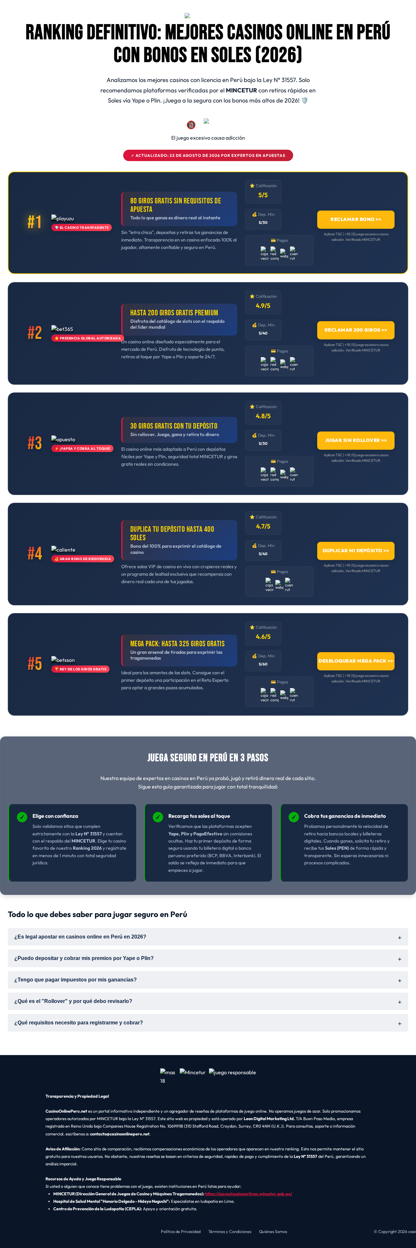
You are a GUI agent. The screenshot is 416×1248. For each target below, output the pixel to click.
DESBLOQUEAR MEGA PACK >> (355, 661)
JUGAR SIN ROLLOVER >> (356, 440)
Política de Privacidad (181, 1231)
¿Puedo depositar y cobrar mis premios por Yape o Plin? (84, 958)
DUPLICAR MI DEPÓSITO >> (356, 551)
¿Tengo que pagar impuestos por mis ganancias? (75, 979)
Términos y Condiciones (229, 1231)
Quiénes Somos (273, 1231)
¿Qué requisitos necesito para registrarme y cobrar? (78, 1022)
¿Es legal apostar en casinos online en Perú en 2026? (80, 936)
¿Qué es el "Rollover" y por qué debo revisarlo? (73, 1001)
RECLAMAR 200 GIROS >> (356, 330)
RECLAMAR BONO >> (356, 220)
